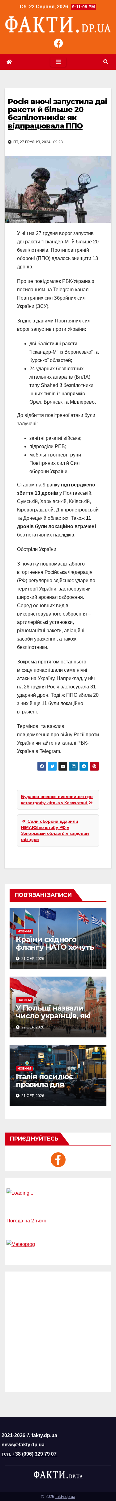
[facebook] (58, 1159)
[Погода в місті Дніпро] (58, 1193)
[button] (106, 62)
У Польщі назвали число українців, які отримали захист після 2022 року (53, 1019)
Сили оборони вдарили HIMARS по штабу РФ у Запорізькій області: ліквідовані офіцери (55, 830)
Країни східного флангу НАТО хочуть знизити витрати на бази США (55, 951)
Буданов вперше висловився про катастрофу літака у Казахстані (57, 799)
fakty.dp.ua (65, 1496)
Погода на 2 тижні (27, 1220)
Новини (24, 931)
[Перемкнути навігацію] (58, 62)
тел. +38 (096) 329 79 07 (29, 1454)
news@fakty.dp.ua (23, 1444)
